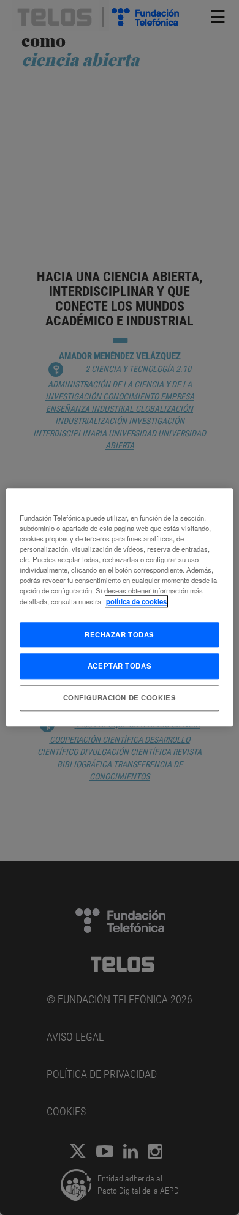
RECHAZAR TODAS (119, 634)
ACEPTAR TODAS (119, 666)
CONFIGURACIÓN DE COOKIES (119, 698)
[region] (119, 607)
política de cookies (136, 601)
